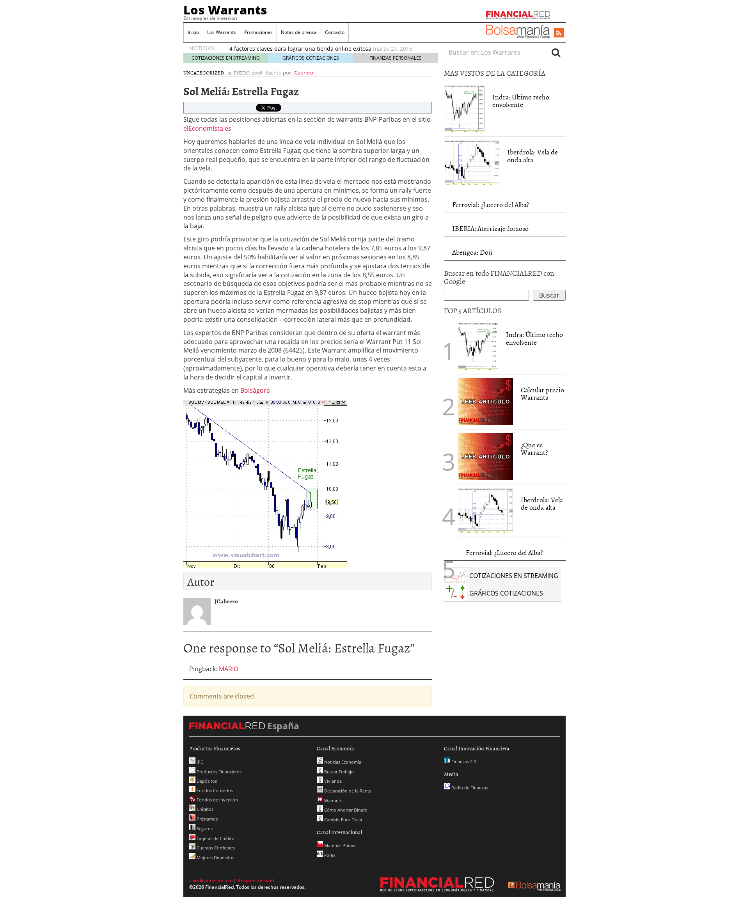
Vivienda (332, 781)
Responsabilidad (256, 880)
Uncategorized (203, 72)
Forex (329, 855)
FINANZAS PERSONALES (395, 58)
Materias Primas (339, 845)
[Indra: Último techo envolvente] (464, 108)
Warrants (332, 800)
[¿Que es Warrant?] (485, 456)
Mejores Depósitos (214, 857)
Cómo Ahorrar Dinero (345, 810)
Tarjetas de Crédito (214, 838)
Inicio (193, 32)
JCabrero (303, 72)
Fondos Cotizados (214, 790)
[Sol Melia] (265, 483)
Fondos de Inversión (216, 800)
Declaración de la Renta (347, 791)
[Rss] (558, 33)
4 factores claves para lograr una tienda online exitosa (300, 48)
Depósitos (206, 781)
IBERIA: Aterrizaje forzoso (490, 228)
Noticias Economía (342, 762)
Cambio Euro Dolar (342, 820)
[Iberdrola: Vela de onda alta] (471, 162)
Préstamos (206, 819)
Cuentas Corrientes (215, 848)
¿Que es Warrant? (534, 449)
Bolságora (255, 390)
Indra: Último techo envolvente (520, 101)
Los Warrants (225, 10)
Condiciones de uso (211, 880)
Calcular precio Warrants (542, 394)
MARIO (228, 669)
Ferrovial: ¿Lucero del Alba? (490, 204)
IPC (199, 762)
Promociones (258, 32)
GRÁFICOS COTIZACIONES (310, 58)
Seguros (204, 828)
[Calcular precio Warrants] (485, 401)
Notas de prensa (299, 32)
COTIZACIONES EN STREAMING (226, 58)
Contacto (334, 32)
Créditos (204, 809)
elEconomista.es (207, 128)
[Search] (556, 52)
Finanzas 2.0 (463, 761)
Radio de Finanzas (469, 788)
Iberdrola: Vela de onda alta (532, 156)
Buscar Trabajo (338, 772)
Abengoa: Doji (472, 252)
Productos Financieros (218, 772)
